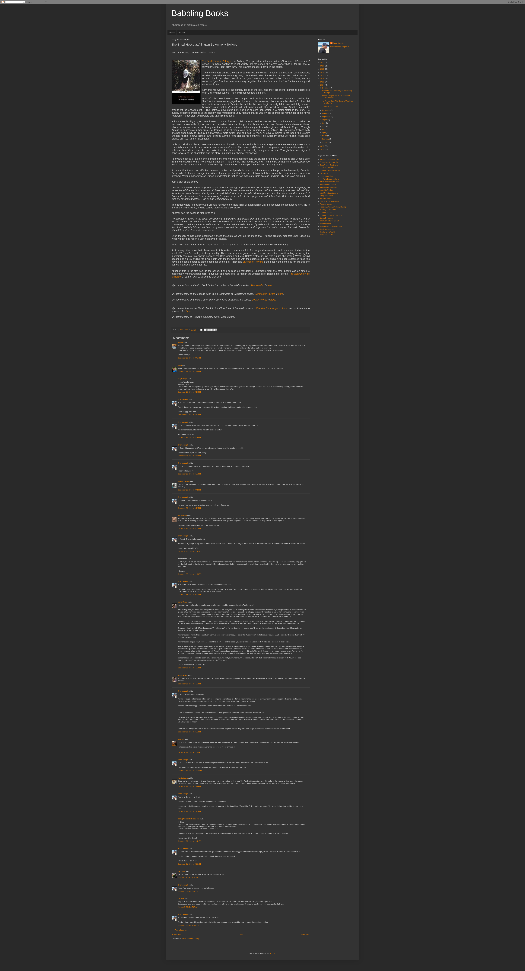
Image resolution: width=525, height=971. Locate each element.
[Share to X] (210, 330)
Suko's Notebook (326, 218)
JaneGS (181, 739)
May (324, 129)
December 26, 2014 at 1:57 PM (189, 372)
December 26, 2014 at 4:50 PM (189, 474)
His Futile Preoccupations (329, 179)
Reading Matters (326, 204)
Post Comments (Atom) (190, 939)
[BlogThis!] (208, 330)
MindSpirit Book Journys (329, 193)
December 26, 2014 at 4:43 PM (189, 438)
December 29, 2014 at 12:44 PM (190, 771)
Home (172, 32)
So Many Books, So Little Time (331, 215)
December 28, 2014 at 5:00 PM (189, 668)
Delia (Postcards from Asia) (188, 819)
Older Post (305, 935)
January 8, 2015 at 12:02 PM (188, 925)
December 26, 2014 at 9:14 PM (189, 508)
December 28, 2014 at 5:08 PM (189, 684)
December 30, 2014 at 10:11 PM (190, 841)
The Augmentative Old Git (329, 221)
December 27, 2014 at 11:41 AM (190, 551)
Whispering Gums (326, 235)
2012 (322, 149)
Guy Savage (182, 379)
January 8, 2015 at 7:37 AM (188, 907)
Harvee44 (181, 871)
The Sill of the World (327, 232)
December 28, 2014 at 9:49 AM (189, 595)
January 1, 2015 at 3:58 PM (188, 891)
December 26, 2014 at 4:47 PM (189, 456)
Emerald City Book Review (330, 171)
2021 (322, 63)
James (180, 342)
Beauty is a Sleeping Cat (329, 162)
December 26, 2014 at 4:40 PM (189, 415)
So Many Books (326, 212)
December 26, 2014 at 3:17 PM (189, 392)
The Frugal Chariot (327, 229)
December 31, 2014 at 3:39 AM (189, 864)
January (325, 142)
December (326, 88)
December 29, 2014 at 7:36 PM (189, 811)
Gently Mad (324, 173)
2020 (322, 66)
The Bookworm (325, 224)
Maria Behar (182, 602)
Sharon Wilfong (183, 481)
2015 (322, 82)
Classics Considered (327, 168)
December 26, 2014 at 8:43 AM (189, 358)
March (324, 136)
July (324, 123)
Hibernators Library (327, 176)
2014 (322, 85)
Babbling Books (200, 13)
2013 (322, 146)
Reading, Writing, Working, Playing (333, 207)
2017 (322, 75)
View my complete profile (339, 47)
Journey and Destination (329, 187)
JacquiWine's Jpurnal (328, 185)
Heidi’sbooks (183, 778)
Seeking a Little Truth (328, 210)
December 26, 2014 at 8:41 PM (189, 490)
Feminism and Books (330, 106)
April (324, 133)
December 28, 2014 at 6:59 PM (189, 732)
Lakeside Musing (326, 190)
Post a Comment (181, 930)
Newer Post (176, 935)
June (324, 126)
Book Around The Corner (329, 165)
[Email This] (205, 330)
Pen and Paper (325, 198)
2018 (322, 72)
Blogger (272, 953)
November (326, 110)
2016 (322, 79)
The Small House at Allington (217, 61)
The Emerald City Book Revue (331, 226)
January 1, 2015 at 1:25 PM (188, 878)
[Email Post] (201, 330)
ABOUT (182, 32)
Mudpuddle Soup (326, 196)
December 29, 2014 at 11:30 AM (190, 752)
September (326, 117)
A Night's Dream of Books (329, 159)
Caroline (181, 898)
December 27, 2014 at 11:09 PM (190, 574)
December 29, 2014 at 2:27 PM (189, 786)
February (325, 139)
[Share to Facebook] (213, 330)
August (325, 120)
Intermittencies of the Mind (329, 182)
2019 (322, 69)
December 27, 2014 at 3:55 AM (189, 528)
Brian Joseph (183, 399)
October (325, 113)
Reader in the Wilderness (329, 201)
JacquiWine (182, 515)
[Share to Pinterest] (216, 330)
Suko (180, 365)
